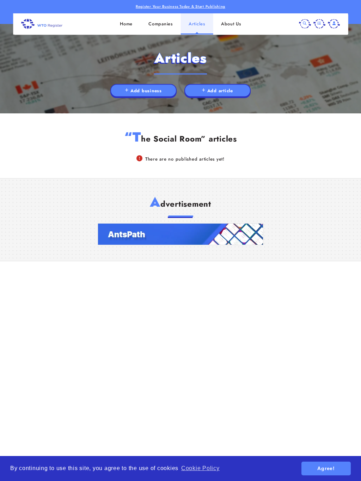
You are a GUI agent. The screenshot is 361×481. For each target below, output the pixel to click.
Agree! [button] (326, 468)
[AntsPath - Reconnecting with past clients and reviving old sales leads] (180, 234)
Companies (160, 23)
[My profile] (334, 24)
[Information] (319, 24)
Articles (197, 23)
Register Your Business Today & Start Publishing (180, 6)
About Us (231, 23)
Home (126, 23)
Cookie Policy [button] (200, 468)
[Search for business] (305, 24)
